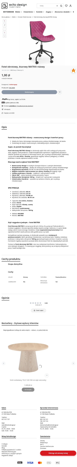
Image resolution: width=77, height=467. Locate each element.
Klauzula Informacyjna (9, 452)
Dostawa (43, 448)
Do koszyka (28, 389)
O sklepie (5, 444)
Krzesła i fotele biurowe (24, 17)
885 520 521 (44, 419)
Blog (3, 448)
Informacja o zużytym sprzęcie (12, 453)
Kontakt (4, 446)
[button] (61, 6)
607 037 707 (6, 419)
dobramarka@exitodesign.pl (49, 425)
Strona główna (6, 17)
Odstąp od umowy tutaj (58, 453)
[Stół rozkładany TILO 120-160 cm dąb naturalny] (28, 356)
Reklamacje (44, 442)
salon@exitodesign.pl (8, 425)
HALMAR (12, 88)
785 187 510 (44, 421)
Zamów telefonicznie (47, 446)
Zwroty (42, 441)
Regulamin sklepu (7, 455)
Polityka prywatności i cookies (11, 450)
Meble (14, 17)
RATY (42, 444)
